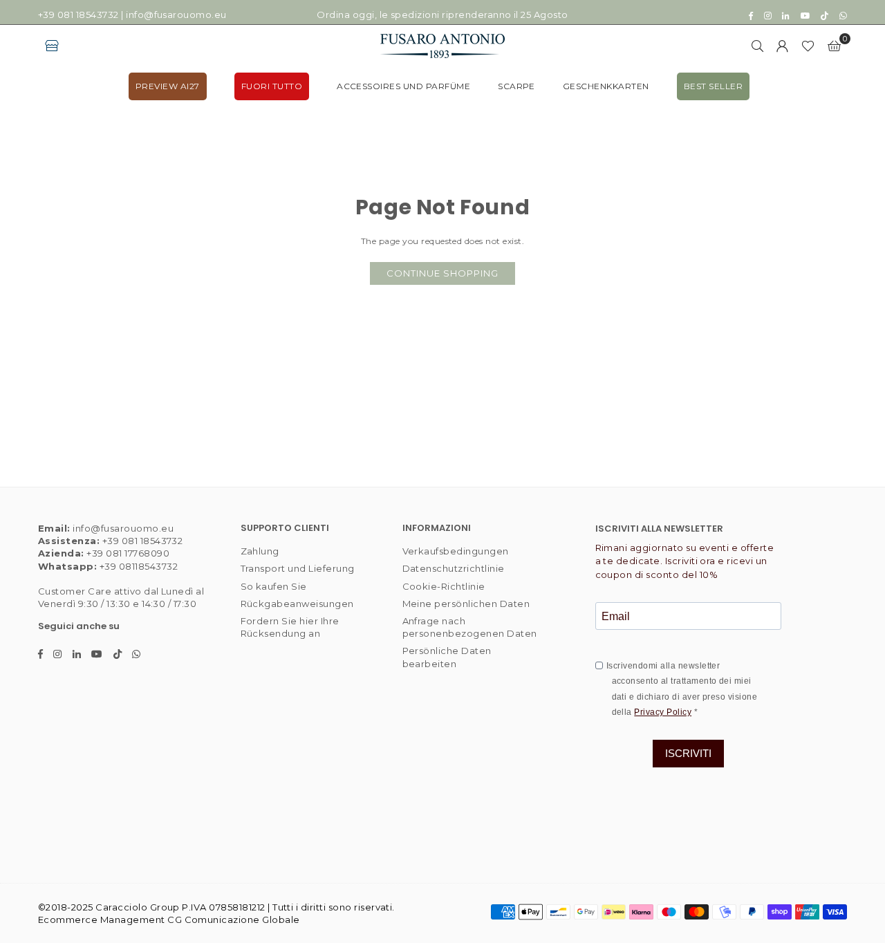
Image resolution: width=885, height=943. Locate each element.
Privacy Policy (662, 712)
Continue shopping (442, 273)
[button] (834, 45)
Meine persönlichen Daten (466, 603)
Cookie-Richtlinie (443, 586)
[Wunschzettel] (808, 45)
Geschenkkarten (606, 86)
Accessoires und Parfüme (403, 86)
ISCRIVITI (688, 753)
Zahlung (260, 551)
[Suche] (757, 45)
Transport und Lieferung (298, 568)
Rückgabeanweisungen (297, 603)
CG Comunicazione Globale (233, 919)
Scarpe (516, 86)
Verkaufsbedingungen (455, 551)
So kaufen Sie (274, 586)
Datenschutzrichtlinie (453, 568)
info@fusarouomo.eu (176, 14)
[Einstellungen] (782, 45)
